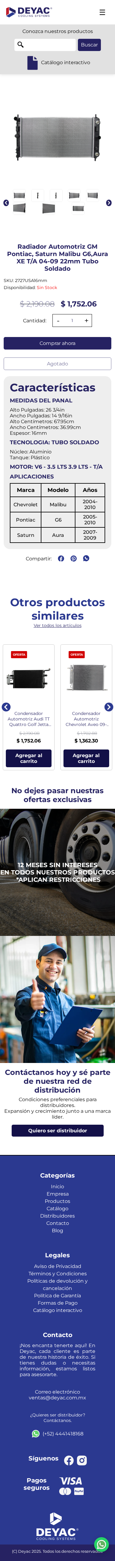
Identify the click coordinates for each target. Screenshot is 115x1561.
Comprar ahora (57, 343)
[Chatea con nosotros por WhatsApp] (101, 1544)
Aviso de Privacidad (57, 1266)
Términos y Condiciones (58, 1274)
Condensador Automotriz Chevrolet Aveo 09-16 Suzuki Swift (86, 719)
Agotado (57, 364)
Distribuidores (57, 1216)
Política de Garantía (57, 1296)
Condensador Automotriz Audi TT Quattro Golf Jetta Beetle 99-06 (29, 719)
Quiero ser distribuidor (57, 1131)
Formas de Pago (58, 1303)
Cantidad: (34, 321)
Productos (57, 1201)
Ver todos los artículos (58, 625)
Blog (57, 1230)
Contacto (57, 1223)
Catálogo (57, 1208)
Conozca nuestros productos (57, 31)
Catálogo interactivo (57, 1310)
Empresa (58, 1194)
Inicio (57, 1186)
